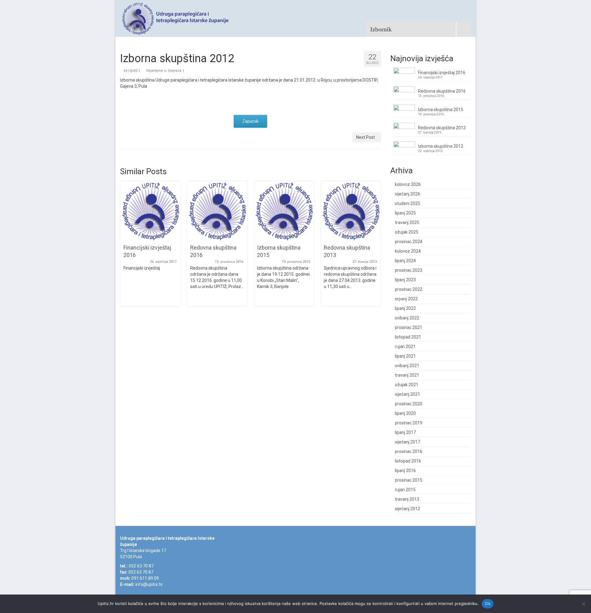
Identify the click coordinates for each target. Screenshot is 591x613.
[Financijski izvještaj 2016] (150, 210)
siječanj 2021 (407, 394)
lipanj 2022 (405, 308)
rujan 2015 (405, 489)
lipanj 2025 (405, 212)
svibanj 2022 (407, 317)
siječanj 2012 (407, 508)
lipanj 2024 (405, 260)
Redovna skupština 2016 (442, 91)
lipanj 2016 (405, 470)
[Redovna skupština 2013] (351, 210)
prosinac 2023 (408, 270)
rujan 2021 (405, 346)
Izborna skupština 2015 (440, 109)
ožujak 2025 (406, 232)
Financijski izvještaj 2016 (441, 72)
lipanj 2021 (405, 356)
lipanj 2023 (405, 279)
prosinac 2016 (408, 451)
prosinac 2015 (408, 480)
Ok (487, 603)
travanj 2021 (407, 375)
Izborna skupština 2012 (440, 146)
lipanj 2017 (405, 432)
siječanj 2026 (407, 193)
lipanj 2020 (405, 413)
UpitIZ (133, 71)
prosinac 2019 (408, 422)
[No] (583, 604)
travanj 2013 (407, 499)
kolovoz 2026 (408, 184)
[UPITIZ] (175, 18)
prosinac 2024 (408, 241)
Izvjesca (174, 71)
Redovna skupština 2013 (442, 127)
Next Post (365, 137)
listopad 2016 (408, 461)
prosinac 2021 (408, 327)
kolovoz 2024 (408, 251)
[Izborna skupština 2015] (284, 210)
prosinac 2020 (408, 403)
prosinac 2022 (408, 289)
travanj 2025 (407, 222)
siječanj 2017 (407, 441)
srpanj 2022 (406, 298)
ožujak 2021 (406, 384)
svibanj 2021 (407, 365)
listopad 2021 (408, 337)
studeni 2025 (407, 203)
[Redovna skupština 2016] (217, 210)
